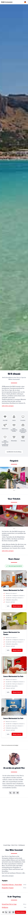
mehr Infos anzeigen (8, 405)
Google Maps (6, 845)
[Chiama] (6, 912)
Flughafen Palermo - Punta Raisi (12, 884)
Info (8, 606)
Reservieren (20, 912)
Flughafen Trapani (7, 888)
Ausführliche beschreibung (14, 451)
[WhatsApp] (9, 912)
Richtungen (22, 845)
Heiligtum (5, 907)
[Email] (13, 912)
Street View (14, 845)
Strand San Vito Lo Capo (9, 904)
